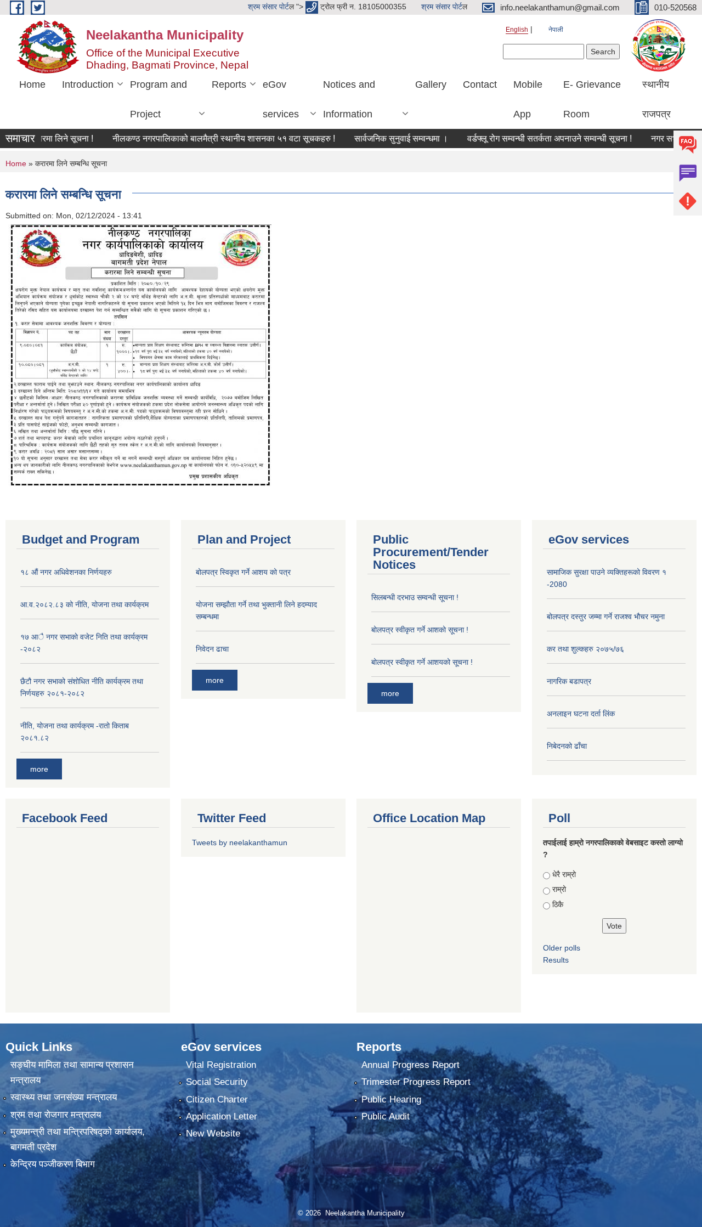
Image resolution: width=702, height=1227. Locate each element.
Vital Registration (221, 1065)
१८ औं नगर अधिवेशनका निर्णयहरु (66, 572)
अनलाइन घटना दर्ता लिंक (581, 713)
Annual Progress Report (410, 1065)
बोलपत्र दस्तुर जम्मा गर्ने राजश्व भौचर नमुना (606, 616)
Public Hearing (391, 1099)
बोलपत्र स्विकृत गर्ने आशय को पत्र (243, 572)
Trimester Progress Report (416, 1082)
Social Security (217, 1082)
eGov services (281, 99)
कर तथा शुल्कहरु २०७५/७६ (585, 648)
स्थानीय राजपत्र (656, 99)
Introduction (88, 84)
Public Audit (385, 1116)
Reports (229, 84)
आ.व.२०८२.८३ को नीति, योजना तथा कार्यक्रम (84, 604)
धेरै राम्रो (564, 874)
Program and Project (158, 99)
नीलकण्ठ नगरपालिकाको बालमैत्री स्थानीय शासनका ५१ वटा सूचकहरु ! (197, 138)
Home (32, 84)
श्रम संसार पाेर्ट (268, 6)
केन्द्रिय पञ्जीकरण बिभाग (52, 1164)
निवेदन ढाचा (212, 648)
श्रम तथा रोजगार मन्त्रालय (55, 1115)
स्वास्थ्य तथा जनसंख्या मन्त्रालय (63, 1097)
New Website (213, 1133)
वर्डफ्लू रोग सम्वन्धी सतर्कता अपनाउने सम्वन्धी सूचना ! (522, 138)
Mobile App (527, 99)
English (517, 29)
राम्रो (559, 889)
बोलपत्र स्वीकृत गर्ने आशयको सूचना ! (422, 662)
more (39, 769)
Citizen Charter (217, 1099)
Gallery (430, 84)
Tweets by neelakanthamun (239, 842)
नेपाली (555, 29)
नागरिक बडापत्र (569, 681)
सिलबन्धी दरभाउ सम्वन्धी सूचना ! (414, 597)
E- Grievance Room (592, 99)
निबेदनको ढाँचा (567, 746)
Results (556, 959)
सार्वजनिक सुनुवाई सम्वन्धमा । (374, 138)
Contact (480, 84)
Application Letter (221, 1116)
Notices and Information (349, 99)
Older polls (561, 947)
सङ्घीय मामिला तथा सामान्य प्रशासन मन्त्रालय (72, 1072)
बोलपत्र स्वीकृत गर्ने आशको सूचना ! (419, 629)
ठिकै (557, 904)
